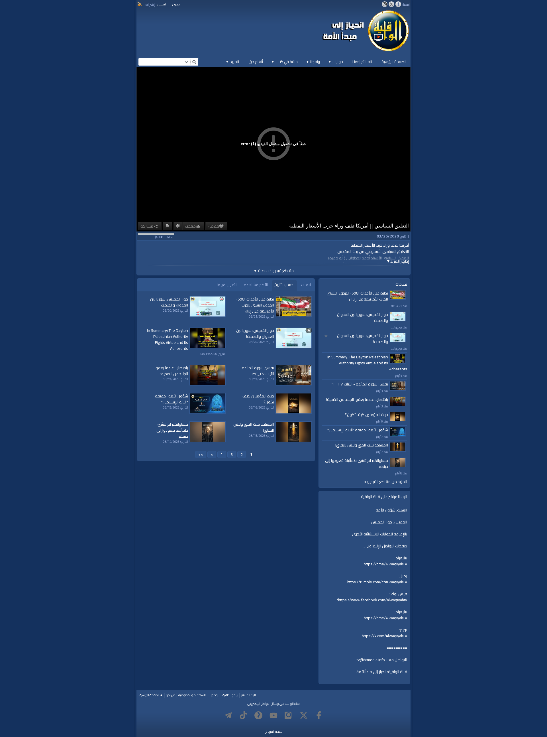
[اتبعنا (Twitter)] (391, 4)
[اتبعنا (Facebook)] (398, 4)
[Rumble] (258, 715)
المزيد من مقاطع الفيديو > (385, 482)
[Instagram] (289, 715)
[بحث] (194, 62)
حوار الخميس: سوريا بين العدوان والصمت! (362, 338)
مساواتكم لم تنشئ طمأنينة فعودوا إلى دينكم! (356, 463)
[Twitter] (304, 715)
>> (200, 454)
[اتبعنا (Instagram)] (384, 4)
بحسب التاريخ (284, 284)
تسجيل (162, 4)
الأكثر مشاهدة (256, 285)
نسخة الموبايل (273, 731)
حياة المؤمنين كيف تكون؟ (366, 414)
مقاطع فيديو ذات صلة (273, 270)
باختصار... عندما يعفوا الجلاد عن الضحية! (357, 399)
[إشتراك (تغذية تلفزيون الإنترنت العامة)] (139, 4)
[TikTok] (243, 715)
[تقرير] (167, 226)
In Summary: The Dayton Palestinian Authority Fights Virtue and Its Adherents (367, 363)
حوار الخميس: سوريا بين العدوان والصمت (362, 317)
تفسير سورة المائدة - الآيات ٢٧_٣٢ (359, 384)
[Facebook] (319, 715)
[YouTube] (273, 715)
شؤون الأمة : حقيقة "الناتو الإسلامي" (357, 430)
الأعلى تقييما (227, 285)
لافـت (306, 285)
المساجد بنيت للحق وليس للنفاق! (361, 445)
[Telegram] (228, 715)
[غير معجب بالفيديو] (178, 226)
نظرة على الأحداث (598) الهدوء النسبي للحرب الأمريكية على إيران (357, 296)
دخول (176, 4)
